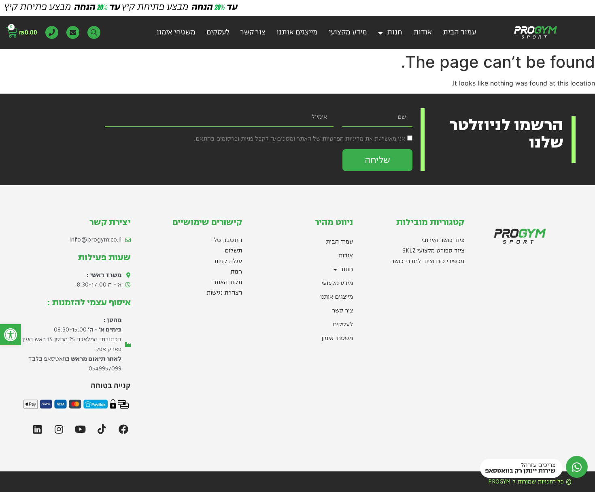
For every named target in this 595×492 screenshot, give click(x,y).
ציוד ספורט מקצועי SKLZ (433, 250)
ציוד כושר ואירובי (442, 240)
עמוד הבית (459, 32)
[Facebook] (123, 429)
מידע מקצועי (348, 32)
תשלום (233, 250)
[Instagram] (59, 429)
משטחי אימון (176, 32)
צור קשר (253, 32)
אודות (422, 32)
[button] (10, 334)
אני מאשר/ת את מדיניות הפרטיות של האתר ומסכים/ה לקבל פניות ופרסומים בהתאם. (299, 139)
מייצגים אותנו (297, 32)
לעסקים (218, 32)
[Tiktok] (102, 429)
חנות (394, 32)
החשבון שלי (227, 240)
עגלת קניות (228, 261)
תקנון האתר (227, 282)
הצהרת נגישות (224, 293)
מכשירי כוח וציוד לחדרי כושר (427, 261)
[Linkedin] (37, 429)
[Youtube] (80, 429)
